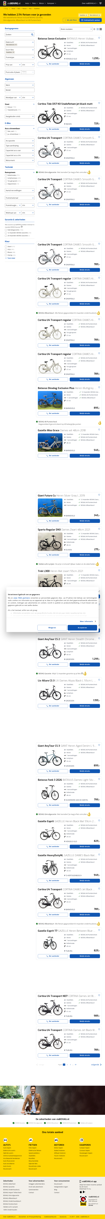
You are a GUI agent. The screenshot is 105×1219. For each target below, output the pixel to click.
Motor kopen (58, 1148)
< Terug (5, 8)
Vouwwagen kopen (86, 1153)
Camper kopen (85, 1148)
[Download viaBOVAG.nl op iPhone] (81, 1192)
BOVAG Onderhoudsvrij (11, 1190)
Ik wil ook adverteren (36, 1187)
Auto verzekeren (8, 1164)
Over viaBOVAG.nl (9, 1217)
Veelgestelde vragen (61, 1187)
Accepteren (82, 628)
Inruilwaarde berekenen (11, 1158)
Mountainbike (33, 1161)
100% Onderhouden (10, 1210)
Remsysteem (10, 172)
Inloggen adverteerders (37, 1184)
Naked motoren (59, 1150)
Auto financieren (9, 1161)
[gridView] (101, 29)
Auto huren (7, 1166)
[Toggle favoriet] (99, 37)
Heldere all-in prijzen (10, 1207)
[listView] (98, 29)
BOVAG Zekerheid (9, 1184)
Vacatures (63, 1217)
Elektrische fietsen (35, 1150)
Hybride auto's (8, 1153)
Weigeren (52, 628)
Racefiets (32, 1158)
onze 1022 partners (22, 598)
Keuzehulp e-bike (35, 1166)
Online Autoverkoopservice (12, 1156)
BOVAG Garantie (8, 1187)
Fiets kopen (33, 1148)
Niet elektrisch (94, 15)
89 (75, 1064)
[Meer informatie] (22, 227)
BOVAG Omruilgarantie (11, 1195)
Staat (7, 104)
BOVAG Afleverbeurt (10, 1198)
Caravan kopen (85, 1150)
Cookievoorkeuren (50, 1217)
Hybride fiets (33, 1164)
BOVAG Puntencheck (10, 1204)
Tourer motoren (59, 1156)
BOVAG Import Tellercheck (12, 1192)
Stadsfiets (82, 15)
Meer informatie (86, 621)
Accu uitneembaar (12, 128)
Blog (55, 1190)
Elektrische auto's (9, 1150)
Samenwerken (33, 1190)
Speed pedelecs (34, 1153)
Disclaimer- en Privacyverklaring (30, 1217)
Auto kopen (7, 1148)
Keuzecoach (7, 1169)
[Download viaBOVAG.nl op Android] (84, 1192)
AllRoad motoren (60, 1153)
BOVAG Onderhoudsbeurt (12, 1201)
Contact (31, 1192)
